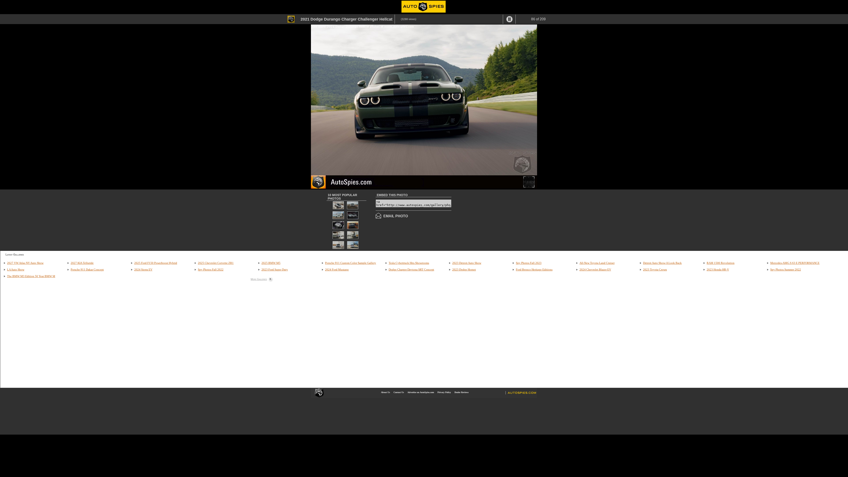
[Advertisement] (488, 219)
